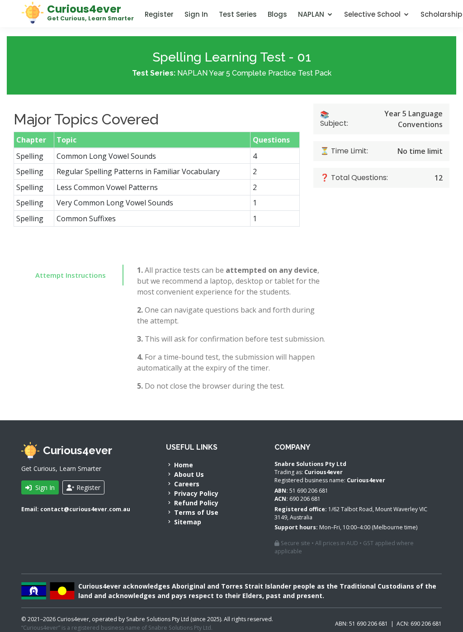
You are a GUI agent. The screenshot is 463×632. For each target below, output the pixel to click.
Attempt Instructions (70, 275)
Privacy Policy (195, 493)
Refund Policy (195, 503)
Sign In (196, 14)
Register (159, 14)
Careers (185, 484)
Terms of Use (195, 512)
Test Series (238, 14)
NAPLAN (311, 14)
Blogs (277, 14)
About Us (188, 474)
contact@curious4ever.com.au (85, 509)
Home (182, 465)
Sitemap (186, 522)
